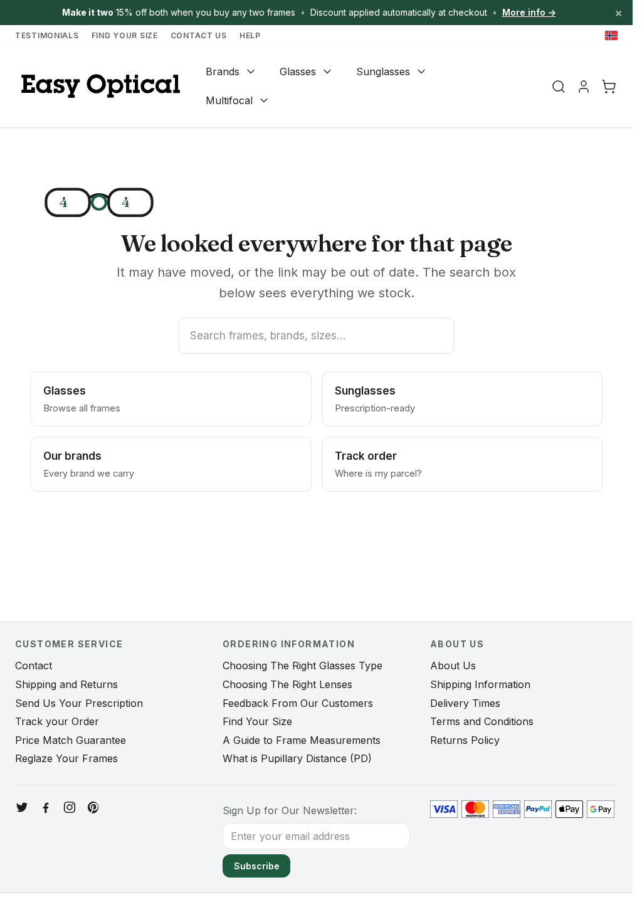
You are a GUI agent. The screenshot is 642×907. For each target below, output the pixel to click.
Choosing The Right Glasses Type (302, 665)
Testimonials (47, 35)
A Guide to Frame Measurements (302, 740)
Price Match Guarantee (70, 740)
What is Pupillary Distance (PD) (297, 758)
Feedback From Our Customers (298, 703)
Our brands (88, 464)
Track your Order (57, 721)
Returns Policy (465, 740)
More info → (529, 12)
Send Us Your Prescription (79, 703)
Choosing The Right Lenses (287, 684)
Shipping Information (480, 684)
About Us (453, 665)
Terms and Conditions (482, 721)
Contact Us (199, 35)
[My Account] (583, 86)
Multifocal (229, 100)
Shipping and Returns (66, 684)
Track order (378, 464)
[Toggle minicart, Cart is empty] (608, 86)
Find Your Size (125, 35)
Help (250, 35)
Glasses (298, 71)
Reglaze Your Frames (66, 758)
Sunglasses (383, 71)
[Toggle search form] (558, 86)
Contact (33, 665)
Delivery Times (465, 703)
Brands (222, 71)
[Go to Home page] (99, 86)
